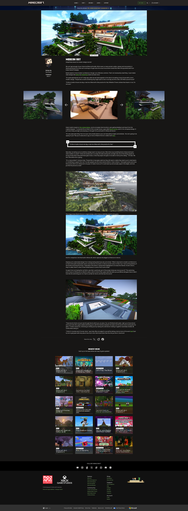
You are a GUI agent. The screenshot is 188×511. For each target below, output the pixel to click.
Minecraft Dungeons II (92, 480)
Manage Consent (59, 489)
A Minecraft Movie (91, 495)
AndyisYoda (84, 75)
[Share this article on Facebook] (103, 339)
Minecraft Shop (110, 480)
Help (108, 486)
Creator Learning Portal (92, 489)
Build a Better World (91, 493)
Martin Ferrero (114, 129)
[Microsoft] (133, 508)
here (114, 135)
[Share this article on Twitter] (94, 339)
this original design (85, 127)
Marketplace (109, 478)
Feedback (109, 487)
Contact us (109, 493)
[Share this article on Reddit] (98, 339)
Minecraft (89, 478)
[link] (77, 467)
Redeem (108, 499)
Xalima (77, 75)
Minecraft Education (91, 485)
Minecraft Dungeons (91, 481)
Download (109, 491)
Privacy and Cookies (68, 508)
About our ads (101, 508)
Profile (108, 497)
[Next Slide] (121, 104)
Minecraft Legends (91, 483)
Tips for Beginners (110, 484)
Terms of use (87, 508)
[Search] (149, 3)
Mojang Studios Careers (92, 491)
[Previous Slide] (66, 104)
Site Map (108, 489)
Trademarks (94, 508)
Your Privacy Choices (120, 508)
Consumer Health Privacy (78, 508)
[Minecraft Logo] (36, 3)
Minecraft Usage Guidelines (48, 489)
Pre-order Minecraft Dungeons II (98, 8)
